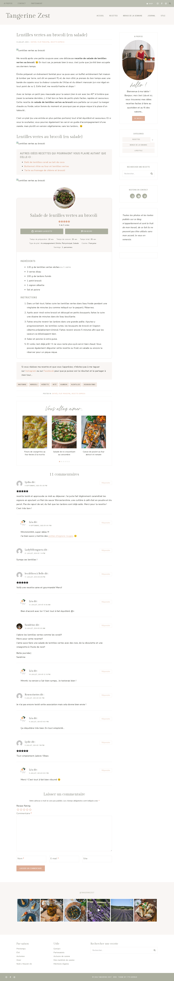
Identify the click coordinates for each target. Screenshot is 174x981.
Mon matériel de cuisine (64, 960)
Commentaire (24, 813)
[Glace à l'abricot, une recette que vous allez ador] (28, 910)
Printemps (21, 948)
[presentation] (34, 432)
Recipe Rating (23, 806)
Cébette (45, 384)
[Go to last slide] (26, 437)
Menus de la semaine (132, 16)
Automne (22, 384)
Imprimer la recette (43, 231)
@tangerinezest (87, 893)
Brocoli (33, 384)
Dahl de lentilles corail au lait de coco (44, 162)
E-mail (54, 858)
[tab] (59, 461)
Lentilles (75, 384)
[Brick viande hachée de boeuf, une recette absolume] (145, 910)
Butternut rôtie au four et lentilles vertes (46, 166)
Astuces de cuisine (62, 956)
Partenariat (36, 3)
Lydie (28, 741)
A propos (8, 3)
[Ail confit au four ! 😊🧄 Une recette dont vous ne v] (52, 910)
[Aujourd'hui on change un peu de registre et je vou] (122, 910)
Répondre (106, 483)
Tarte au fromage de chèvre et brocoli (44, 170)
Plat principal (44, 42)
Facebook (49, 371)
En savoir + (138, 118)
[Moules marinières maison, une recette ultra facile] (75, 910)
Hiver (18, 960)
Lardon (63, 384)
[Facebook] (162, 3)
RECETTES (136, 139)
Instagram (30, 371)
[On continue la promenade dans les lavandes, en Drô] (98, 910)
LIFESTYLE (138, 150)
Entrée (34, 42)
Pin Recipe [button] (87, 231)
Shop (151, 3)
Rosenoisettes (32, 694)
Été (18, 952)
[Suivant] (102, 437)
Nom (21, 858)
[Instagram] (157, 3)
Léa (31, 522)
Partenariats (59, 952)
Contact (22, 3)
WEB (115, 977)
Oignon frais (89, 384)
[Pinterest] (166, 3)
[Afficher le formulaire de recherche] (170, 3)
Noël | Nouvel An (24, 964)
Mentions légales (61, 964)
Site (85, 858)
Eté (54, 384)
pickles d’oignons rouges (60, 536)
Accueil (100, 16)
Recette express (58, 42)
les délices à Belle (34, 573)
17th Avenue (132, 977)
